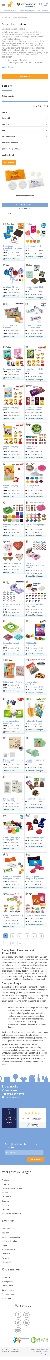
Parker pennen (7, 1286)
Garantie (5, 1201)
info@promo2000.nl (13, 1097)
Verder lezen (7, 67)
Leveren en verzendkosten (12, 1188)
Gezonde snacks (26, 62)
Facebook (18, 1315)
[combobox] (22, 213)
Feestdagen (13, 62)
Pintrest (26, 1315)
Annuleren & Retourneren (11, 1214)
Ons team (5, 1233)
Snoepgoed (12, 60)
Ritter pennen (7, 1298)
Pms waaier (6, 1197)
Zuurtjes (38, 62)
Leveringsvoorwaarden (11, 1237)
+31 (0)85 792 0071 (13, 1094)
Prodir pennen (7, 1282)
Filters (23, 76)
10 (13, 943)
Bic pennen (6, 1277)
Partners (5, 1258)
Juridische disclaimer (10, 1241)
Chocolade (23, 60)
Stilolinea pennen (8, 1294)
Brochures (6, 1254)
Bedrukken (6, 1209)
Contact (5, 1245)
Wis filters (9, 162)
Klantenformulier (8, 1250)
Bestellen (5, 1184)
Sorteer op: (25, 208)
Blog (18, 1330)
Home (4, 18)
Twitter (18, 1322)
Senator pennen (8, 1290)
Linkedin (26, 1322)
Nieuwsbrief (6, 1262)
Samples (5, 1205)
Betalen (5, 1193)
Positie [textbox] (8, 213)
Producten (6, 1180)
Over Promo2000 (8, 1229)
